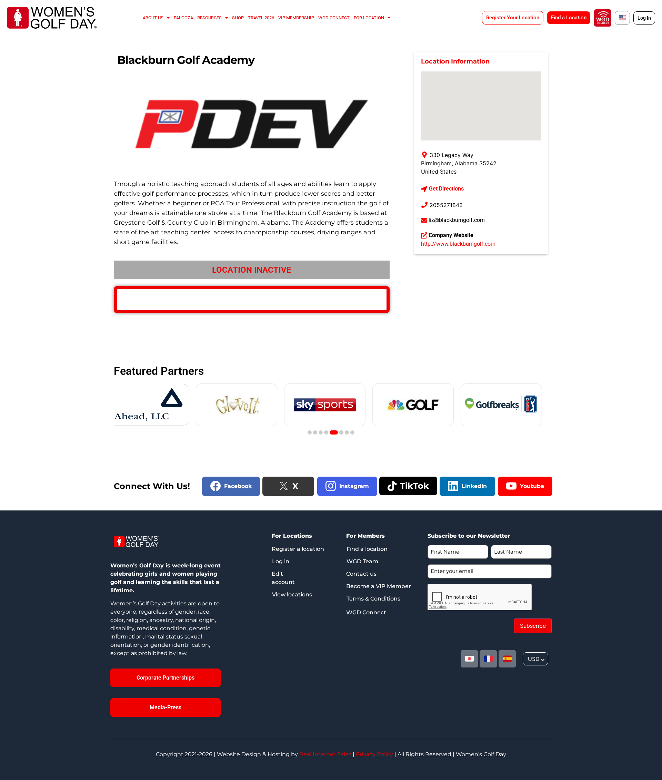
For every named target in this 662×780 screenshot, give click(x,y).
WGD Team (362, 561)
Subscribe (533, 625)
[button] (310, 432)
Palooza (183, 17)
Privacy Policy (374, 754)
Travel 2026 (261, 17)
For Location (369, 17)
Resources (209, 17)
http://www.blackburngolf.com (458, 244)
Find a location (367, 549)
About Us (153, 17)
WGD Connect (334, 17)
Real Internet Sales (325, 754)
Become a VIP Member (378, 586)
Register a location (298, 549)
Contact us (361, 574)
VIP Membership (296, 17)
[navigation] (535, 658)
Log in (280, 561)
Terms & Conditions (373, 598)
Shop (238, 17)
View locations (292, 594)
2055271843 (446, 205)
